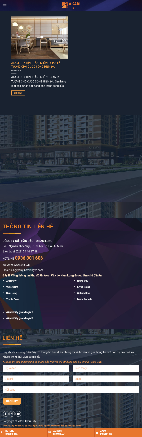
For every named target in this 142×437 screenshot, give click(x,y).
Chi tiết (18, 93)
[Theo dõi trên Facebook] (6, 414)
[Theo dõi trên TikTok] (12, 414)
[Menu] (5, 5)
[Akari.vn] (71, 5)
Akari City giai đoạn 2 (19, 312)
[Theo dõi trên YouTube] (18, 414)
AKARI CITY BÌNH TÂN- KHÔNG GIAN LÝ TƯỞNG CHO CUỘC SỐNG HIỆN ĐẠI (35, 64)
